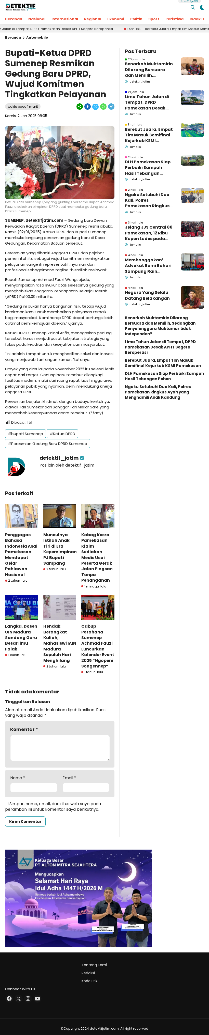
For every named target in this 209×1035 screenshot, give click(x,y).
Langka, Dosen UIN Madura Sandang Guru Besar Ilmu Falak (21, 637)
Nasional (36, 19)
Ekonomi (115, 19)
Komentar (24, 729)
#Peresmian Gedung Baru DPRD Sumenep (47, 443)
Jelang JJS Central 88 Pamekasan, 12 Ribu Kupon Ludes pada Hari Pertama (149, 233)
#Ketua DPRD (62, 433)
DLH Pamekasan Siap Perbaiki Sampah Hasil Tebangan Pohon (148, 167)
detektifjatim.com (44, 220)
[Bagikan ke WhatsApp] (103, 106)
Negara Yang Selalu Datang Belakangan (147, 295)
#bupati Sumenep (25, 433)
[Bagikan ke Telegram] (110, 106)
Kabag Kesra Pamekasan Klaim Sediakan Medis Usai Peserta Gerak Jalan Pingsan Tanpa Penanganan (97, 557)
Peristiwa (174, 19)
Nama (17, 778)
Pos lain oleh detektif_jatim (67, 465)
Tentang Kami (94, 964)
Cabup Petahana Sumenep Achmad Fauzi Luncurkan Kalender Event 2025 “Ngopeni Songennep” (97, 646)
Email (69, 778)
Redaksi (88, 973)
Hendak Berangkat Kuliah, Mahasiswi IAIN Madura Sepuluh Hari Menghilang (59, 643)
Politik (136, 19)
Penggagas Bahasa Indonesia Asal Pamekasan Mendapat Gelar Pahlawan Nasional (21, 555)
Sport (153, 19)
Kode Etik (89, 980)
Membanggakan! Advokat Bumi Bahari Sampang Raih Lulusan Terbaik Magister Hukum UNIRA (148, 265)
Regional (92, 19)
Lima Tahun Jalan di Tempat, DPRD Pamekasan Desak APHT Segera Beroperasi (147, 102)
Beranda (13, 19)
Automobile (37, 37)
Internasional (64, 19)
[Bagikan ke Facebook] (88, 106)
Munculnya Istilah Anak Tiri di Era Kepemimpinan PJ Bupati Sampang (60, 549)
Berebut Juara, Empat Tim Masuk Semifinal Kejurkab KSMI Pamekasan (149, 135)
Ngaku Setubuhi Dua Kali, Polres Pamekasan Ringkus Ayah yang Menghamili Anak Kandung (147, 200)
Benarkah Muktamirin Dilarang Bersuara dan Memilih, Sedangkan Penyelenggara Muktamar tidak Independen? (149, 69)
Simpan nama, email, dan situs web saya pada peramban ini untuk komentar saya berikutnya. (53, 806)
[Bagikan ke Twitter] (95, 106)
